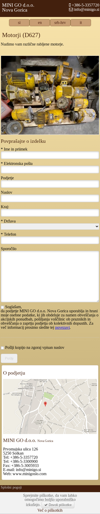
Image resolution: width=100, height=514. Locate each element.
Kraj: (5, 207)
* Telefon (8, 234)
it (81, 23)
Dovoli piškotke (60, 505)
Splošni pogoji (11, 487)
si (19, 23)
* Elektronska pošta (17, 164)
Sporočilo (8, 249)
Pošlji (9, 358)
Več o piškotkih (50, 510)
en (40, 23)
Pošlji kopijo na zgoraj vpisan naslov (34, 347)
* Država (8, 221)
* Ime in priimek (14, 149)
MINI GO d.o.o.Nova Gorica (18, 7)
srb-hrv (60, 23)
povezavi (62, 327)
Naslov (6, 192)
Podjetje (7, 178)
